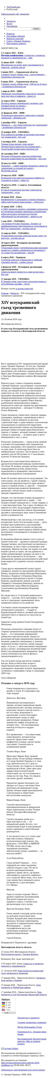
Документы (12, 26)
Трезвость (11, 21)
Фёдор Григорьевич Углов (29, 1027)
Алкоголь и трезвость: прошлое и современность (22, 964)
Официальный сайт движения (15, 14)
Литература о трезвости (28, 1018)
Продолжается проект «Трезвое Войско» (20, 954)
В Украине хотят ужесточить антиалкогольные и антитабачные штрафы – (23, 282)
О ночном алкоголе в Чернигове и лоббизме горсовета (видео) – (21, 261)
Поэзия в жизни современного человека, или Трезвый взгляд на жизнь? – (22, 105)
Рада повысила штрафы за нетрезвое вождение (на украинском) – (23, 135)
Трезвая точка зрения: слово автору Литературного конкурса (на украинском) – (21, 146)
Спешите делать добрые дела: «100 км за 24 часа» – (24, 85)
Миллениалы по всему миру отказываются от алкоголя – (22, 66)
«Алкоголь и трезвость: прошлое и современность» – (23, 56)
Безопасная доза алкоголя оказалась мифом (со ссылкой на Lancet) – (22, 179)
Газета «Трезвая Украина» (19, 41)
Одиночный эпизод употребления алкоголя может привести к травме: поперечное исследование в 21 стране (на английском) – (24, 250)
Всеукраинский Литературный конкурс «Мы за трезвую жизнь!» (31, 1041)
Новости (11, 33)
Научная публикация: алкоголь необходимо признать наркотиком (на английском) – (23, 157)
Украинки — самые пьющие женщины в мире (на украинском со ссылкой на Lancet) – (24, 168)
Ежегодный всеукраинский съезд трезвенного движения (22, 972)
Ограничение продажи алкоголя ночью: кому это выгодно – (24, 237)
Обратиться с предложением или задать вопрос (23, 1070)
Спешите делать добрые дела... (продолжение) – (23, 75)
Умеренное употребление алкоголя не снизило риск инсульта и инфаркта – (22, 95)
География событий (16, 36)
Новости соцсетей (15, 38)
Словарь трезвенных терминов (31, 1022)
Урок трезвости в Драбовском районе (21, 986)
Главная (4, 293)
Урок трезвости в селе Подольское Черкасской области (24, 993)
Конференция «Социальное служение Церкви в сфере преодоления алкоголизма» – (23, 200)
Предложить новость (16, 43)
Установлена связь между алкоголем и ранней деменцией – (22, 116)
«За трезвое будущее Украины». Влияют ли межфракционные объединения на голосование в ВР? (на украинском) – (24, 226)
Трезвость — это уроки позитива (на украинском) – (24, 126)
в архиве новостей (24, 288)
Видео (9, 23)
